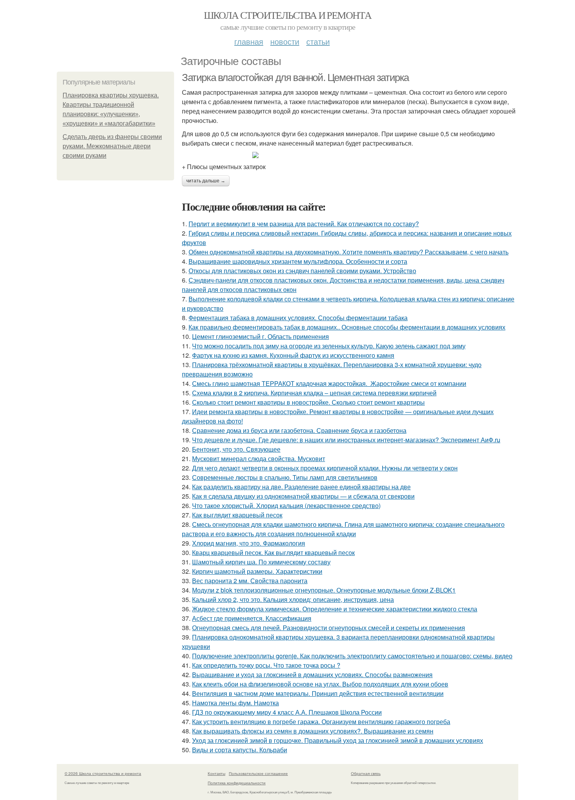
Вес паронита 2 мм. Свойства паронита (249, 580)
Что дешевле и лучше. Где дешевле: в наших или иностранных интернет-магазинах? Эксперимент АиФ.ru (346, 439)
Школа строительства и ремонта (288, 15)
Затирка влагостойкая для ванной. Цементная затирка (295, 77)
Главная (248, 41)
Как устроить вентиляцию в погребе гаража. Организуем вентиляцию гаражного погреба (321, 721)
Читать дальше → (205, 181)
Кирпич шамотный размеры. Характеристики (257, 571)
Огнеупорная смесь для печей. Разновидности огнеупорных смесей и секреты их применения (328, 627)
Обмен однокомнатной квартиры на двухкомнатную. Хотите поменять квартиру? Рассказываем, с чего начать (349, 251)
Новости (284, 41)
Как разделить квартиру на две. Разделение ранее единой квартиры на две (301, 486)
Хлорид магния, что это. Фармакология (248, 543)
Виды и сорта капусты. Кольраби (239, 749)
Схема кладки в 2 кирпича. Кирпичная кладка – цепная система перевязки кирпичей (314, 392)
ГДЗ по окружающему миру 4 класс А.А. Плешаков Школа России (287, 712)
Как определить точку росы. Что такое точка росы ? (266, 665)
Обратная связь (366, 773)
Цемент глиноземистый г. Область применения (260, 336)
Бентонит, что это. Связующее (236, 449)
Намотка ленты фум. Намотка (235, 702)
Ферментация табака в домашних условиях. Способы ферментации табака (298, 317)
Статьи (318, 41)
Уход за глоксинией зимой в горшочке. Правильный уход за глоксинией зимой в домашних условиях (337, 740)
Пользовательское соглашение (258, 773)
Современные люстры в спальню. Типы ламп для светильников (284, 477)
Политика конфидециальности (237, 783)
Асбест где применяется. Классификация (251, 618)
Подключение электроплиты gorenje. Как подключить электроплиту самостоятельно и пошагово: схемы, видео (352, 655)
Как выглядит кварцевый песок (237, 514)
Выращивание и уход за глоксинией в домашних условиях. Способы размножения (312, 674)
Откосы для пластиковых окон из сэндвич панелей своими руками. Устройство (302, 270)
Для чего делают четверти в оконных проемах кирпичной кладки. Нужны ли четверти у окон (325, 467)
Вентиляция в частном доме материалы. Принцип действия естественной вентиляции (318, 693)
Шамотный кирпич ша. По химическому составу (261, 561)
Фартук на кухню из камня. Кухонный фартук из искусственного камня (293, 355)
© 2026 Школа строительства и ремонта (103, 773)
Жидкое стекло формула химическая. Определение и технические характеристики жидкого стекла (334, 608)
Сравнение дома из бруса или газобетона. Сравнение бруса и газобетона (299, 430)
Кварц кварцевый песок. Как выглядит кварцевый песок (273, 552)
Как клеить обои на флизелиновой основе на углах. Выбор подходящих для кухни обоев (320, 683)
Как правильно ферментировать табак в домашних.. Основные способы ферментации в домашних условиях (347, 327)
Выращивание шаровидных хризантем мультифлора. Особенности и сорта (298, 261)
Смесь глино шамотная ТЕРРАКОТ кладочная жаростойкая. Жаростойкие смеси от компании (329, 383)
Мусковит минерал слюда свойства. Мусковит (258, 458)
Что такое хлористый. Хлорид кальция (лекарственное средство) (286, 505)
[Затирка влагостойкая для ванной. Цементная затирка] (350, 155)
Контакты (216, 773)
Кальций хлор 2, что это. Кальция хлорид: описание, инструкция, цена (293, 599)
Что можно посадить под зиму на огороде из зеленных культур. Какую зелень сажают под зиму (328, 345)
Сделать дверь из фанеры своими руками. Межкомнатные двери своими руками (112, 146)
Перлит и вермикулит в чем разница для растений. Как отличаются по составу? (304, 223)
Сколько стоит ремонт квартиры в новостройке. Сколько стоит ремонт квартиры (308, 402)
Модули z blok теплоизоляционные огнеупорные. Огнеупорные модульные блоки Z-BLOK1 (324, 590)
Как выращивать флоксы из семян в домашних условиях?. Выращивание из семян (312, 730)
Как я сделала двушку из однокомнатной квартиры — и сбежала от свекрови (303, 496)
